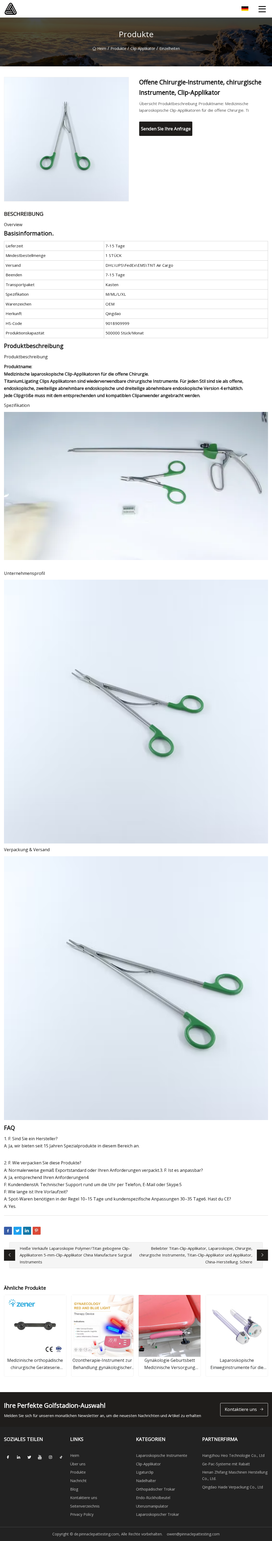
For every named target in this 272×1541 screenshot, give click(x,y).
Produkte (118, 48)
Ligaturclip (145, 1472)
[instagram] (50, 1457)
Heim (101, 48)
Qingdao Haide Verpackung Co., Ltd (232, 1487)
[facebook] (8, 1457)
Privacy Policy (82, 1514)
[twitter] (29, 1457)
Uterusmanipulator (152, 1506)
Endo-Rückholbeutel (153, 1497)
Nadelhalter (146, 1480)
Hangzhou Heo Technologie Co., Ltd (233, 1455)
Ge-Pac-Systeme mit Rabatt (226, 1463)
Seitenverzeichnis (85, 1506)
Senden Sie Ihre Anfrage (166, 129)
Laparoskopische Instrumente (161, 1455)
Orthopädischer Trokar (155, 1489)
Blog (74, 1489)
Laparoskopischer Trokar (157, 1514)
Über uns (78, 1463)
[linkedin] (19, 1457)
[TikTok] (61, 1457)
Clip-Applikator (142, 48)
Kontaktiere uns (241, 1409)
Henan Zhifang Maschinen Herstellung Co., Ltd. (234, 1475)
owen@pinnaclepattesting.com (193, 1533)
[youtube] (40, 1457)
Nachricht (78, 1480)
